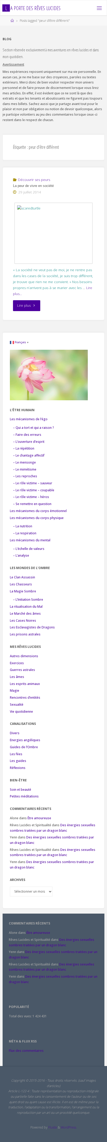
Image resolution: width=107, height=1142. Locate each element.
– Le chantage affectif (28, 455)
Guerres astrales (22, 670)
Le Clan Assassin (22, 577)
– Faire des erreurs (27, 434)
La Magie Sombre (23, 591)
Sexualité (16, 704)
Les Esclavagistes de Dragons (32, 627)
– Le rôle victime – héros (31, 497)
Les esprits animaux (25, 684)
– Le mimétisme (24, 469)
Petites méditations (24, 796)
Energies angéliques (25, 740)
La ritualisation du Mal (26, 606)
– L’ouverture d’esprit (28, 441)
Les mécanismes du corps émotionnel (38, 511)
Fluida (52, 1127)
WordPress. (69, 1127)
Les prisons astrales (25, 634)
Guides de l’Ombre (24, 747)
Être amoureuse (39, 818)
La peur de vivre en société (33, 186)
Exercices (17, 663)
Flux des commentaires (26, 1050)
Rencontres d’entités (25, 697)
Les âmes (17, 677)
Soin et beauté (20, 789)
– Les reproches (25, 476)
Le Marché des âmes (25, 613)
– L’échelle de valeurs (28, 549)
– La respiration (24, 533)
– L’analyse (21, 555)
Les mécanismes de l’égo (29, 419)
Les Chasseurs (21, 584)
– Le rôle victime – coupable (33, 490)
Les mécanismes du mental (30, 540)
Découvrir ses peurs (34, 179)
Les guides (18, 761)
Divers (14, 733)
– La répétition (23, 448)
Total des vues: (20, 1016)
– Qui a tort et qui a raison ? (33, 427)
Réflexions (17, 768)
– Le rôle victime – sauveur (32, 483)
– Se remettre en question (32, 504)
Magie (14, 690)
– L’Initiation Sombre (28, 599)
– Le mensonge (24, 462)
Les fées (16, 754)
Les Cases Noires (23, 620)
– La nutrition (22, 526)
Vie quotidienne (21, 711)
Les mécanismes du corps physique (37, 518)
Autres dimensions (24, 656)
